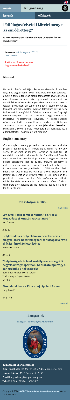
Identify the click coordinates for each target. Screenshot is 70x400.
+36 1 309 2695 (14, 381)
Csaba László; (11, 55)
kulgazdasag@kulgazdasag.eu (25, 377)
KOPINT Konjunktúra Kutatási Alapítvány (39, 391)
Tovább (64, 303)
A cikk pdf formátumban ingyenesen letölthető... (19, 63)
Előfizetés (62, 208)
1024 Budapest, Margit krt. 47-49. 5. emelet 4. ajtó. (35, 368)
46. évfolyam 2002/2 (21, 52)
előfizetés (44, 15)
